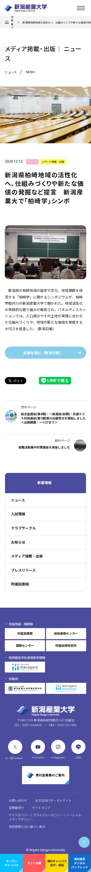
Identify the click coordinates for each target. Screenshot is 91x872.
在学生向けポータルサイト (53, 800)
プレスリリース (23, 570)
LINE (78, 757)
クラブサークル (23, 528)
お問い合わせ (18, 800)
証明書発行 (16, 808)
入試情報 (18, 514)
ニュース (18, 500)
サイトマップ (41, 808)
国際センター (25, 646)
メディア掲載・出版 (27, 556)
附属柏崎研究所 (66, 646)
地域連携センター (66, 633)
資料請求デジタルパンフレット (79, 863)
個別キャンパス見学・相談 (57, 863)
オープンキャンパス (11, 863)
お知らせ (18, 542)
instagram (58, 757)
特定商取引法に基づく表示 (27, 827)
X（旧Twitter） (15, 758)
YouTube (38, 757)
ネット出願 (34, 863)
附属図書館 (20, 584)
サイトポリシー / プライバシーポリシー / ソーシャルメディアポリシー (45, 817)
